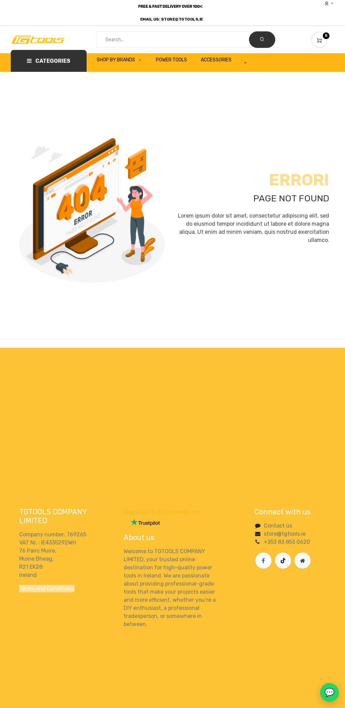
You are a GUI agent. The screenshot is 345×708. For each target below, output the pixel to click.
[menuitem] (123, 60)
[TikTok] (283, 561)
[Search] (262, 39)
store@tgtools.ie (285, 534)
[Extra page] (302, 561)
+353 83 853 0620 (287, 542)
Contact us (278, 525)
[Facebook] (263, 561)
